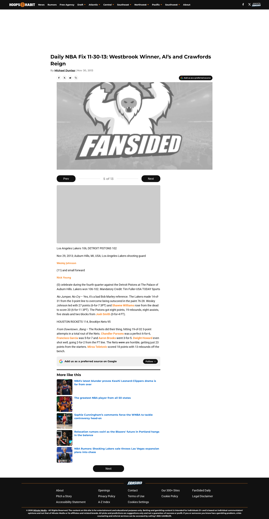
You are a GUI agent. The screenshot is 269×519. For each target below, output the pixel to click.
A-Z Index (104, 502)
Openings (104, 490)
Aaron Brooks (107, 338)
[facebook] (243, 4)
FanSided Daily (201, 490)
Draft (80, 4)
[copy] (76, 78)
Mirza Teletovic (97, 346)
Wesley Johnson (66, 263)
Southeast (123, 4)
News (41, 4)
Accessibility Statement (71, 502)
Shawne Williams (123, 305)
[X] (249, 4)
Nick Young (64, 277)
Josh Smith (103, 314)
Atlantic (93, 4)
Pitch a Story (64, 496)
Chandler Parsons (112, 333)
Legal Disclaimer (202, 496)
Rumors (52, 4)
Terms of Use (136, 496)
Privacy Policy (106, 496)
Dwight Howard (142, 338)
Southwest (171, 4)
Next (151, 178)
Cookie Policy (169, 496)
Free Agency (67, 4)
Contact (133, 490)
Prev (66, 178)
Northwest (140, 4)
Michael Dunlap (64, 70)
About (186, 4)
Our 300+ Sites (170, 490)
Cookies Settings (138, 502)
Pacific (156, 4)
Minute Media (40, 510)
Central (107, 4)
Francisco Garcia (67, 338)
